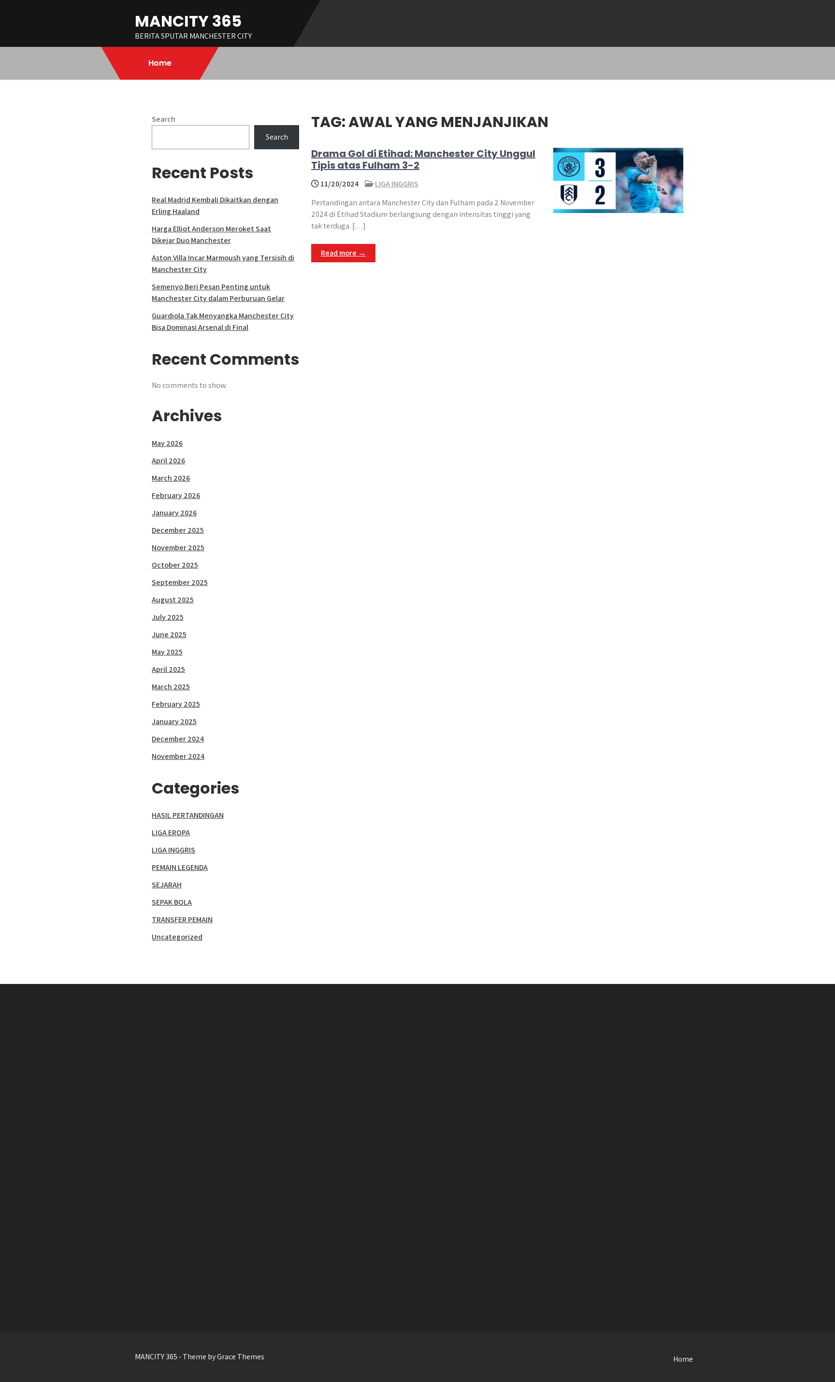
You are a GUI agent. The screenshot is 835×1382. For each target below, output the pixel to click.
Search (163, 119)
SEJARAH (167, 885)
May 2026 (167, 443)
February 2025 (176, 704)
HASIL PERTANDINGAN (188, 815)
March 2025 (171, 687)
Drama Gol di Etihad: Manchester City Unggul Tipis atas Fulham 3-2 (423, 159)
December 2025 (178, 530)
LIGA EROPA (171, 832)
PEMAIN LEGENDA (180, 867)
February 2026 (176, 495)
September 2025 (180, 582)
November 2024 (178, 756)
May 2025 (167, 652)
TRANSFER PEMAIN (182, 919)
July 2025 (168, 617)
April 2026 (168, 461)
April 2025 (168, 669)
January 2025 (174, 721)
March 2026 (171, 478)
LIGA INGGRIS (396, 184)
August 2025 (173, 600)
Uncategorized (177, 937)
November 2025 (178, 547)
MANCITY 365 (188, 21)
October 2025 (175, 565)
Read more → (343, 253)
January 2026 (174, 513)
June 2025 (169, 634)
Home (160, 63)
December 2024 (178, 739)
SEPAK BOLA (172, 902)
